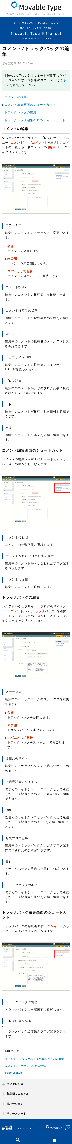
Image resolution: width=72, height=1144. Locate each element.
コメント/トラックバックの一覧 (25, 1066)
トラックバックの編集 (20, 112)
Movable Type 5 (46, 23)
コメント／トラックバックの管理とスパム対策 (34, 1059)
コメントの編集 (15, 97)
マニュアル (27, 23)
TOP (15, 23)
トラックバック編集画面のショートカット (34, 120)
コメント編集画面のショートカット (30, 104)
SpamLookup (13, 1073)
